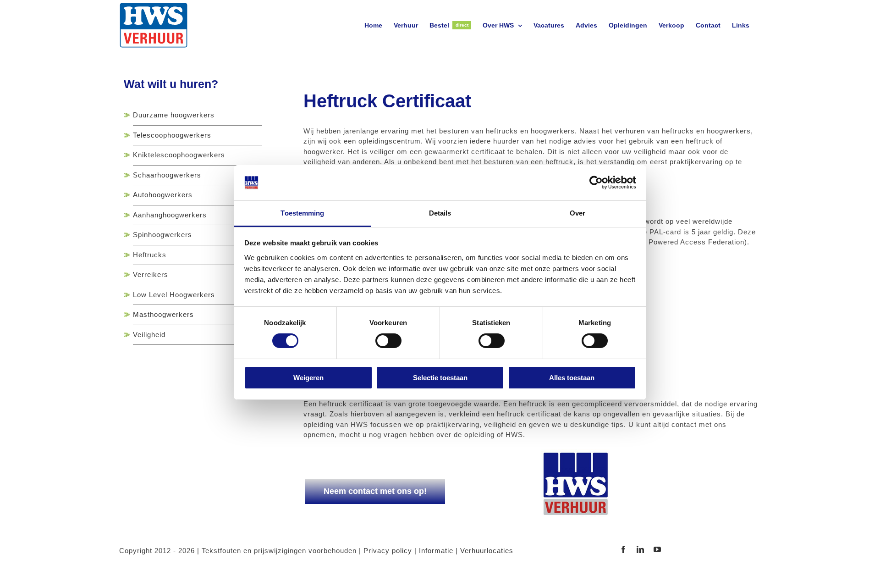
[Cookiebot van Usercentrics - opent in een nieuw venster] (596, 182)
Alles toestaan (571, 378)
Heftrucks (149, 255)
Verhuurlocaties (486, 550)
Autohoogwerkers (162, 195)
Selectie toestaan (440, 378)
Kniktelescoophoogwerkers (179, 155)
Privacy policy (387, 550)
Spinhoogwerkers (162, 234)
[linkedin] (640, 549)
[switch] (388, 340)
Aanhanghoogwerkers (170, 215)
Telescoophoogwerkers (172, 135)
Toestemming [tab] (302, 213)
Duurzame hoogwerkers (173, 115)
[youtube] (657, 549)
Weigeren (308, 378)
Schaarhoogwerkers (167, 175)
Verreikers (150, 274)
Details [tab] (440, 213)
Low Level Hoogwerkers (174, 295)
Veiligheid (149, 334)
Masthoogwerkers (163, 314)
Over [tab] (577, 213)
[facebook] (623, 549)
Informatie (436, 550)
